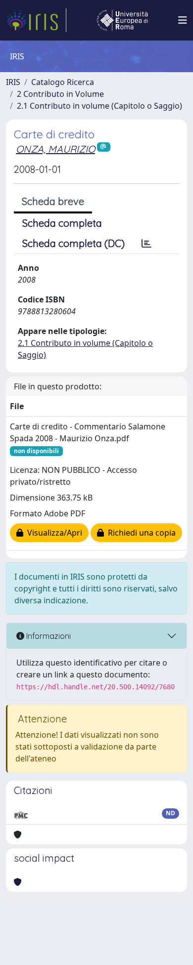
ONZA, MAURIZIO (55, 149)
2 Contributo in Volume (60, 93)
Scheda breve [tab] (53, 201)
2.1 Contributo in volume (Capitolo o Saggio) (99, 105)
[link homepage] (36, 20)
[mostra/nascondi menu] (182, 20)
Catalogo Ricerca (62, 82)
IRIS (13, 82)
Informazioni (47, 636)
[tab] (146, 243)
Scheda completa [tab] (62, 223)
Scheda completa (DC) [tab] (73, 243)
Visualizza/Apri (52, 532)
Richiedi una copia (140, 532)
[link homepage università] (122, 20)
